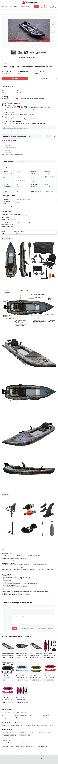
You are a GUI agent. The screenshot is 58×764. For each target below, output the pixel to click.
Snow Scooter (32, 732)
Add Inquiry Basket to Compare (29, 57)
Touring (3, 715)
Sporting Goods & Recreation (11, 10)
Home (3, 10)
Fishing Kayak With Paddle (45, 732)
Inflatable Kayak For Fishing (9, 750)
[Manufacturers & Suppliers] (29, 2)
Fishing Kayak (19, 746)
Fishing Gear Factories (8, 746)
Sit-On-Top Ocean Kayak (24, 735)
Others (16, 718)
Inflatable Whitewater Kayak (9, 735)
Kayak (29, 10)
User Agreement (37, 758)
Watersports (46, 715)
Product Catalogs (23, 712)
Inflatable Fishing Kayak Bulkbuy (41, 750)
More (3, 753)
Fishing (30, 715)
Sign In (3, 154)
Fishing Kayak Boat (42, 746)
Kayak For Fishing (30, 746)
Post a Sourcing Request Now (45, 628)
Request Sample (27, 82)
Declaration (44, 758)
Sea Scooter (23, 732)
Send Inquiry (14, 78)
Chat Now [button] (44, 78)
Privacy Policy (51, 758)
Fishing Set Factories (23, 743)
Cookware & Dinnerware (21, 715)
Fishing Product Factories (9, 743)
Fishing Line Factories (36, 743)
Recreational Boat (22, 10)
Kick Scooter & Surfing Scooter (10, 732)
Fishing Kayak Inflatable (24, 750)
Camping (4, 718)
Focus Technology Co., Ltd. (19, 758)
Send (14, 628)
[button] (51, 164)
